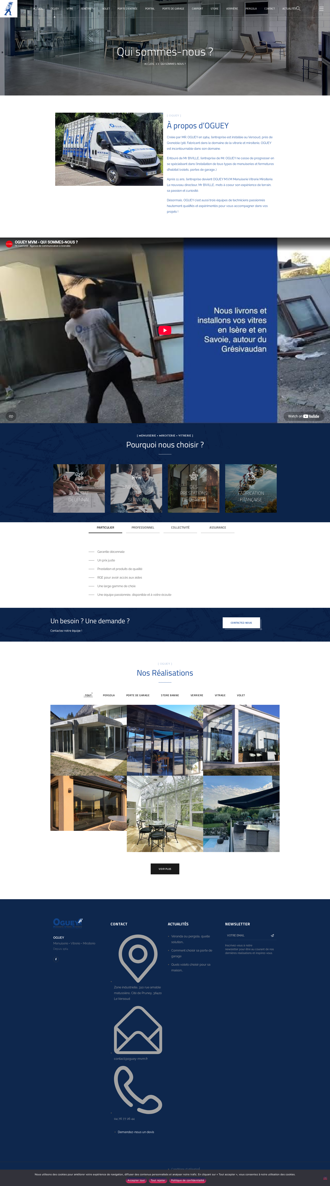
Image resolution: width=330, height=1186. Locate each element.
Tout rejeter (158, 1180)
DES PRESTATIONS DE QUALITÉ (193, 493)
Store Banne (170, 695)
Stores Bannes (241, 809)
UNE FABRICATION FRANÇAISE (251, 493)
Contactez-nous (241, 623)
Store (214, 8)
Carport (197, 8)
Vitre (69, 8)
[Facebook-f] (56, 959)
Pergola (251, 8)
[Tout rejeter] (325, 1178)
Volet (106, 8)
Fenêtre (86, 8)
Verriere (197, 695)
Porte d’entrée (127, 8)
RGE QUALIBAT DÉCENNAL (79, 493)
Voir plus (165, 869)
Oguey (55, 8)
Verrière (232, 8)
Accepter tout (136, 1180)
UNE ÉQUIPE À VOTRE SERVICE (136, 493)
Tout (88, 695)
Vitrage (220, 695)
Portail (150, 8)
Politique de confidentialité (187, 1180)
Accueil (38, 8)
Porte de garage (173, 8)
